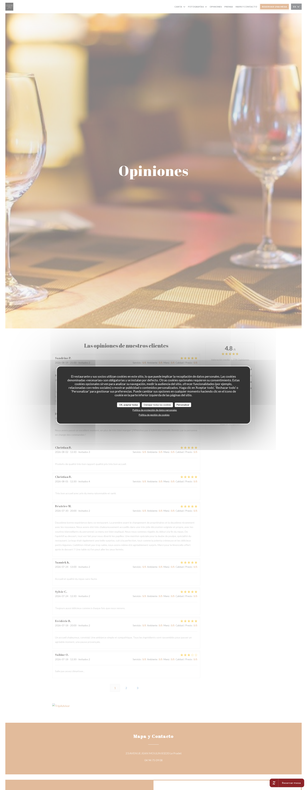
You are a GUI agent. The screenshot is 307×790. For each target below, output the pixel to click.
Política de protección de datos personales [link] (155, 410)
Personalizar (183, 404)
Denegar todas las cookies (157, 404)
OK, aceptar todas (128, 404)
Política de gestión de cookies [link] (154, 414)
